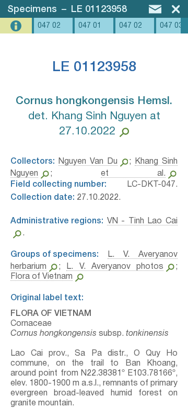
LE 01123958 (99, 9)
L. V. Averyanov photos (114, 266)
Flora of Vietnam (41, 276)
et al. (133, 173)
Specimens (32, 9)
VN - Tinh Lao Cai (142, 221)
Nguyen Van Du (88, 161)
